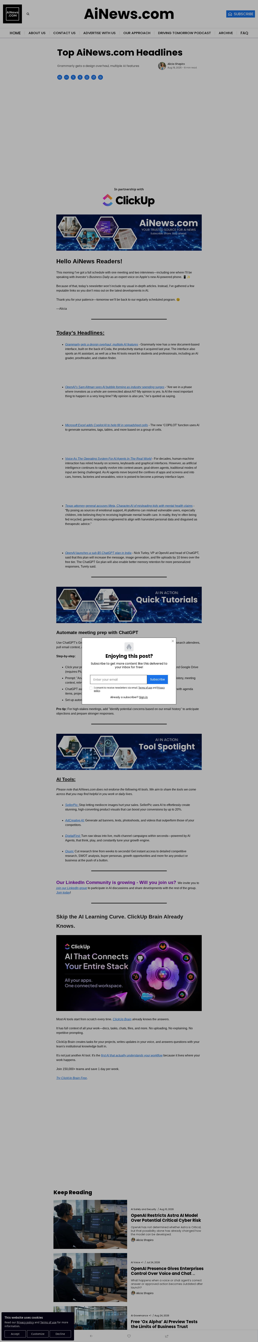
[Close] (172, 641)
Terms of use (145, 687)
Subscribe (157, 679)
